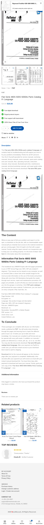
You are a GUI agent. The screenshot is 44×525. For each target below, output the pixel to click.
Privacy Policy (6, 478)
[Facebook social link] (7, 137)
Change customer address (10, 488)
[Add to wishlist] (18, 411)
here (3, 254)
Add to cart (17, 128)
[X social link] (9, 137)
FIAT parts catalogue (33, 285)
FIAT (13, 88)
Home (3, 88)
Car (8, 88)
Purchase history (7, 486)
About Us (4, 473)
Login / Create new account (10, 491)
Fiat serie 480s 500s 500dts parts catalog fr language (22, 150)
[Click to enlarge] (5, 62)
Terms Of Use (6, 476)
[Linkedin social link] (17, 137)
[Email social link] (12, 137)
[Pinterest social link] (15, 137)
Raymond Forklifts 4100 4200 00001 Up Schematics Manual (25, 3)
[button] (4, 433)
